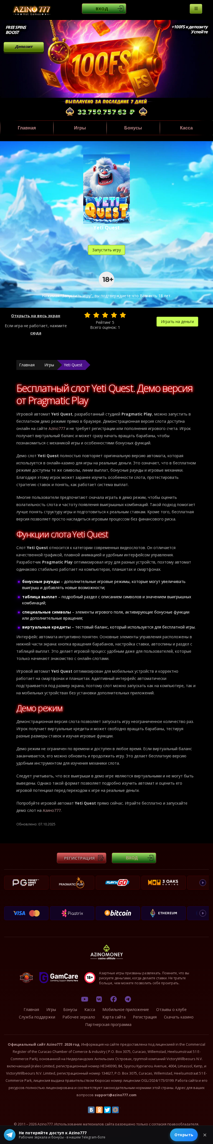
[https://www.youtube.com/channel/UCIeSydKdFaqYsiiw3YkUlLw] (85, 999)
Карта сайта (114, 1017)
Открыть (183, 1134)
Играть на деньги (177, 321)
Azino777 (57, 428)
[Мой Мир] (115, 1110)
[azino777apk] (128, 999)
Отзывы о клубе (171, 1009)
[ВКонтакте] (91, 1110)
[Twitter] (107, 1110)
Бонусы (133, 128)
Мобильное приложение (125, 1009)
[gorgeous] (123, 315)
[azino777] (99, 999)
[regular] (105, 315)
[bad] (87, 315)
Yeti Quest (73, 364)
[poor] (96, 315)
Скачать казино (179, 1017)
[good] (114, 315)
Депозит (23, 46)
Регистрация (79, 858)
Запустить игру (106, 249)
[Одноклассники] (99, 1110)
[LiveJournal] (123, 1110)
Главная (27, 128)
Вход (102, 8)
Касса (186, 128)
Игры (80, 128)
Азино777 (52, 810)
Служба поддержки (37, 1017)
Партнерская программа (108, 1024)
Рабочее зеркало (78, 1017)
